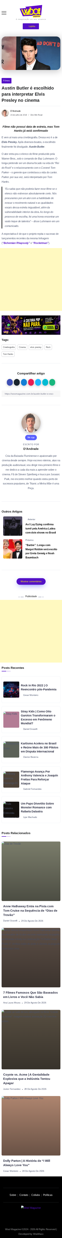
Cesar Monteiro (10, 1171)
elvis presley (35, 347)
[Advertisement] (31, 279)
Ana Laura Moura (11, 1002)
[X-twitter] (34, 1217)
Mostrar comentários (31, 581)
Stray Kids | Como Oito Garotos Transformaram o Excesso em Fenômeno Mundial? (38, 717)
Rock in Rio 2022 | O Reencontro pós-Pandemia (38, 687)
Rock (48, 347)
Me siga (31, 437)
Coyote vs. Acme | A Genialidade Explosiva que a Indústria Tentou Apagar (26, 1079)
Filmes (6, 80)
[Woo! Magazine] (31, 11)
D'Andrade (15, 111)
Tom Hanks (8, 354)
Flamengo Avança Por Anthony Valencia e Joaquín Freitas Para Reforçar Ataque (39, 777)
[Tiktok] (27, 1217)
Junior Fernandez (12, 1089)
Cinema (22, 347)
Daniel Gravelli (10, 920)
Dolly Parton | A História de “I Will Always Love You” (26, 1163)
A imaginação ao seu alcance (31, 19)
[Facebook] (41, 1217)
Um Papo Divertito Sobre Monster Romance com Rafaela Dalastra (37, 807)
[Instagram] (20, 1217)
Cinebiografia (8, 347)
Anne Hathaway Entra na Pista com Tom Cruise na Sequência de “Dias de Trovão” (30, 911)
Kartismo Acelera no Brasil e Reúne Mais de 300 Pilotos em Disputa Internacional (39, 747)
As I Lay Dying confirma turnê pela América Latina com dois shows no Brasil (40, 528)
